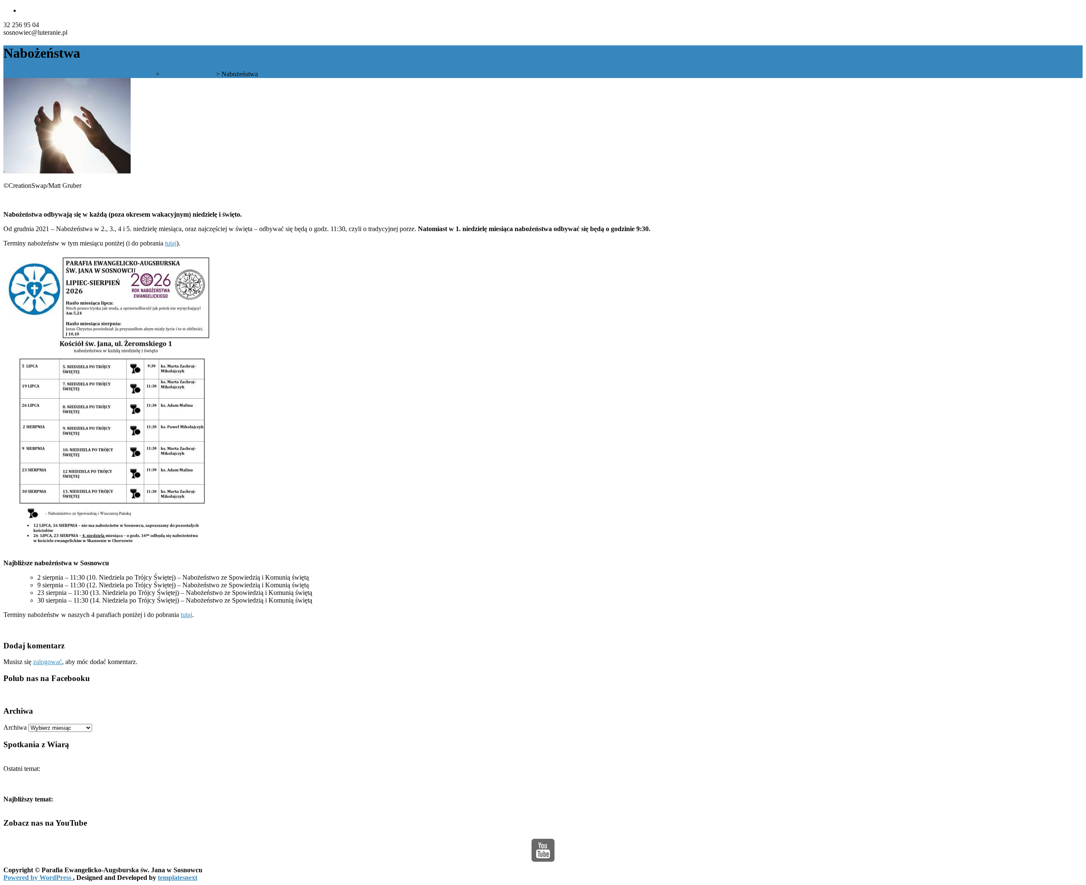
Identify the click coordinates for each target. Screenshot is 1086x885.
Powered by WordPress (38, 877)
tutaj (170, 243)
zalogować (47, 661)
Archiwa (15, 727)
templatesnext (177, 877)
